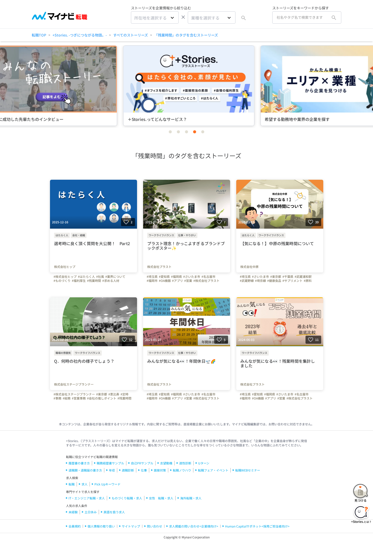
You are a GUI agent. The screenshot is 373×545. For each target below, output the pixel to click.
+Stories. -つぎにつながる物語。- (80, 35)
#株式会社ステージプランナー (74, 394)
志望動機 (166, 463)
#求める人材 (110, 281)
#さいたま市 (191, 277)
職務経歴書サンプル (110, 463)
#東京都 (275, 277)
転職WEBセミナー (247, 470)
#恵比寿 (113, 394)
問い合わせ (154, 526)
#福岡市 (152, 281)
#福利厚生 (79, 281)
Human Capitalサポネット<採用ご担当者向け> (257, 526)
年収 (112, 470)
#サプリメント (292, 281)
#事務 (57, 398)
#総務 (67, 398)
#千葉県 (287, 277)
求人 (84, 484)
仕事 (144, 470)
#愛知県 (164, 277)
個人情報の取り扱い (101, 526)
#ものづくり (62, 281)
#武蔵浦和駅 (303, 277)
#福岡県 (176, 277)
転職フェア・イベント (213, 470)
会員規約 (75, 526)
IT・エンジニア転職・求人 (87, 498)
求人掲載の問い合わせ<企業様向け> (193, 526)
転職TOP (39, 35)
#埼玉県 (152, 277)
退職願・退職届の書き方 (85, 470)
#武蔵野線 (247, 281)
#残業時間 (94, 281)
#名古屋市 (208, 277)
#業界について (115, 277)
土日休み (90, 512)
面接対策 (160, 470)
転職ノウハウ (182, 470)
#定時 (124, 394)
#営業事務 (79, 398)
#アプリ (177, 281)
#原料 (308, 281)
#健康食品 (274, 281)
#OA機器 (165, 281)
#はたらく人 (86, 277)
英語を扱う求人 (114, 512)
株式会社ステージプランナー (74, 384)
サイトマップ (131, 526)
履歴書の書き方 (79, 463)
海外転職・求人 (190, 498)
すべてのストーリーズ (130, 35)
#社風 (100, 277)
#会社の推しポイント (101, 398)
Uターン (203, 463)
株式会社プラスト (159, 267)
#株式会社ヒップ (65, 277)
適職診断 (128, 470)
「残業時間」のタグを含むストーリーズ (186, 35)
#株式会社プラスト (206, 281)
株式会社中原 (249, 267)
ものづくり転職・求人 (127, 498)
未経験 (73, 512)
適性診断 (185, 463)
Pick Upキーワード (107, 484)
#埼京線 (260, 281)
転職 (72, 484)
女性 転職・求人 (161, 498)
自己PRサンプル (142, 463)
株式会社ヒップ (64, 267)
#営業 (188, 281)
